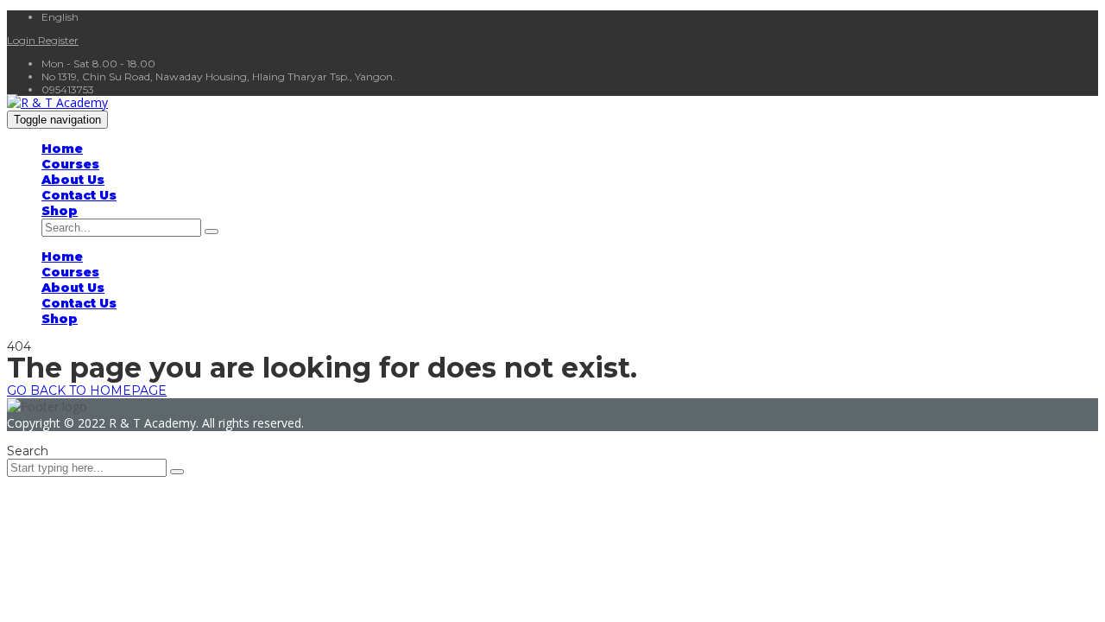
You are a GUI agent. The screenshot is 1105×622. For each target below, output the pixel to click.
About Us (72, 179)
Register (58, 40)
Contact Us (79, 195)
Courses (70, 164)
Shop (59, 211)
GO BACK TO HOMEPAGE (87, 390)
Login (22, 40)
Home (62, 148)
